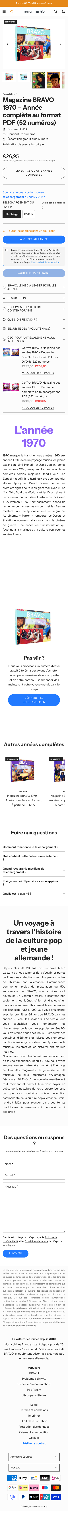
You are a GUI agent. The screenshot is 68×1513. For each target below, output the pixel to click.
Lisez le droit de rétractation (45, 262)
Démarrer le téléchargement (34, 699)
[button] (7, 44)
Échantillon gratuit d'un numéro (27, 139)
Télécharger (11, 214)
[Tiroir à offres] (12, 11)
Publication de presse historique (23, 144)
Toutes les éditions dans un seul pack (31, 230)
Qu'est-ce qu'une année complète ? (34, 172)
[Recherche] (55, 11)
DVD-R (28, 214)
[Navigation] (4, 11)
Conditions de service (36, 1241)
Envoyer (15, 1253)
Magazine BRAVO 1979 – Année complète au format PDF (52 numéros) (23, 798)
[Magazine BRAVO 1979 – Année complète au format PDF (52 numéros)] (23, 770)
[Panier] (63, 11)
